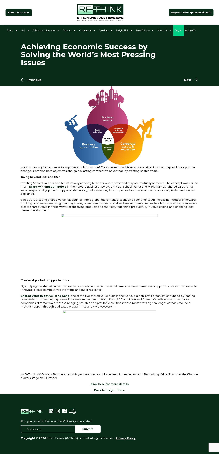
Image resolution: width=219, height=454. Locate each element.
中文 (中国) (190, 30)
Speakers (104, 30)
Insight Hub (122, 30)
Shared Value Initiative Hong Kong (45, 296)
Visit (23, 30)
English (178, 30)
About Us (162, 30)
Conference (85, 30)
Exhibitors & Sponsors (44, 30)
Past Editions (143, 30)
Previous (34, 79)
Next (187, 79)
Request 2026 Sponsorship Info (191, 12)
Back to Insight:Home (109, 390)
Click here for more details (110, 384)
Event (10, 30)
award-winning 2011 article (47, 186)
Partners (67, 30)
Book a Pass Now (18, 12)
